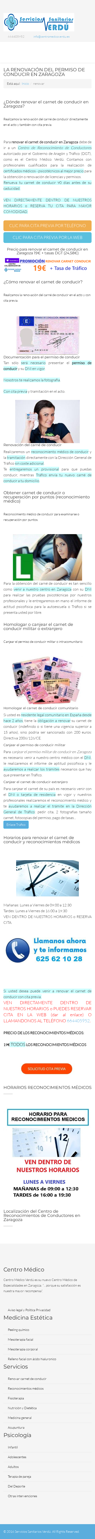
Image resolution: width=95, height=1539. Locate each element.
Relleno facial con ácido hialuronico (32, 1359)
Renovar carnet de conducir (27, 1379)
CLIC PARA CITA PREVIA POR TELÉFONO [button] (47, 225)
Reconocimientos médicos (26, 1388)
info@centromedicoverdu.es (51, 36)
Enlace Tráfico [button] (16, 825)
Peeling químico (18, 1330)
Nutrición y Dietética (22, 1408)
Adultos (13, 1467)
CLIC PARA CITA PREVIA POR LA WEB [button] (48, 237)
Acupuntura (16, 1427)
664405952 (78, 1020)
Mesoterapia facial (20, 1339)
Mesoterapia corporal (23, 1349)
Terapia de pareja (19, 1476)
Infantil (13, 1447)
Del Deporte (16, 1486)
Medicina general (20, 1418)
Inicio (25, 83)
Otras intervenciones (22, 1496)
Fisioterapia (16, 1398)
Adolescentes (17, 1457)
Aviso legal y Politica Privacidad (29, 1310)
